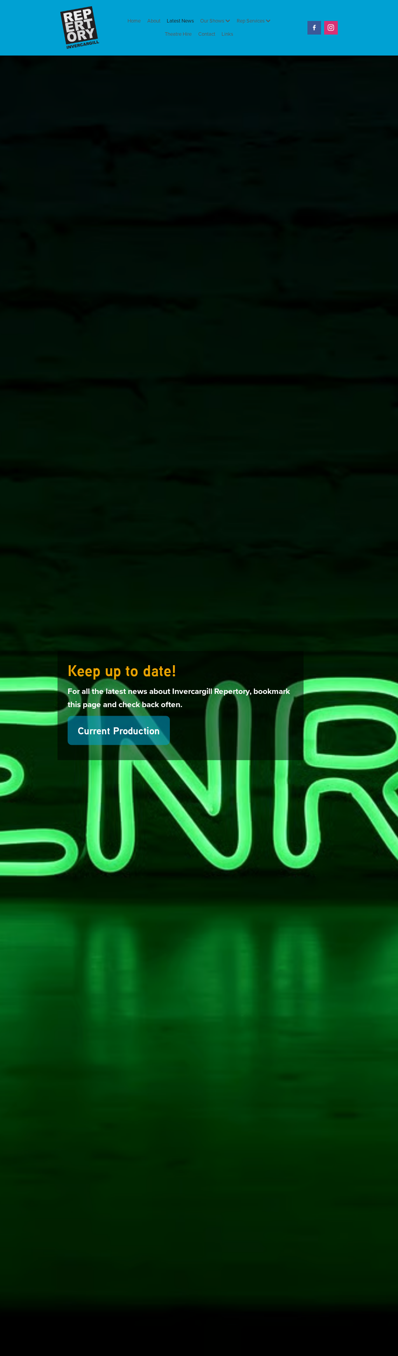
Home (134, 20)
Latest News (180, 20)
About (154, 20)
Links (227, 33)
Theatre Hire (178, 33)
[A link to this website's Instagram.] (331, 28)
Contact (206, 33)
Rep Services (251, 20)
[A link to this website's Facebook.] (314, 28)
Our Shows (212, 20)
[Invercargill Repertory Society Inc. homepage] (88, 27)
